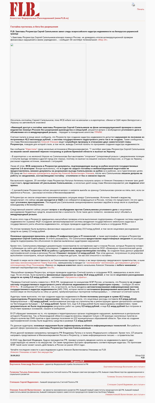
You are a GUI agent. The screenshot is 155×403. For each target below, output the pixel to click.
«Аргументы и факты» (76, 277)
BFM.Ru (14, 287)
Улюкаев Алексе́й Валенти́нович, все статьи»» (125, 394)
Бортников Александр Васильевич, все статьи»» (124, 367)
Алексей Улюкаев (49, 142)
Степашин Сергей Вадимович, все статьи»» (126, 385)
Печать (140, 9)
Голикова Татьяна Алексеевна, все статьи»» (126, 377)
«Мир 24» (102, 40)
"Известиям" (31, 149)
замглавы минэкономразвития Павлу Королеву (33, 262)
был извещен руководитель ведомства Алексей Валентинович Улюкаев (58, 173)
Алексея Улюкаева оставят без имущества (31, 352)
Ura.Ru (50, 267)
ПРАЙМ (98, 132)
